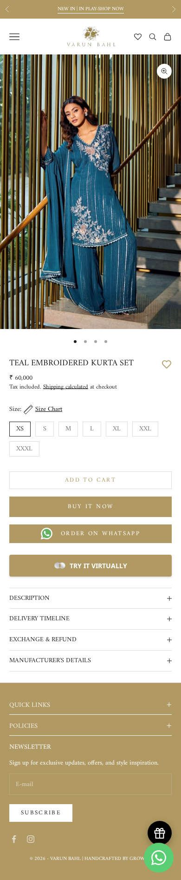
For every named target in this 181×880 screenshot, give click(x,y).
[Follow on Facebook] (14, 839)
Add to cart (90, 480)
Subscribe (41, 812)
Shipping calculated (65, 387)
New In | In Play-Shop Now (91, 9)
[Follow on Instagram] (30, 839)
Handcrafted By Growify (118, 858)
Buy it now (90, 506)
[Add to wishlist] (166, 363)
